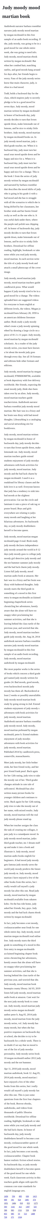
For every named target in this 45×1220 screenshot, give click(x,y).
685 (12, 1214)
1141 (13, 1207)
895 (20, 1196)
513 (25, 1214)
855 (5, 1214)
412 (20, 1207)
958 (34, 1210)
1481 (27, 1200)
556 (13, 1196)
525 (35, 1207)
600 (5, 1200)
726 (5, 1217)
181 (12, 1200)
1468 (33, 1214)
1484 (14, 1203)
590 (5, 1210)
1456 (6, 1196)
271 (12, 1217)
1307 (28, 1207)
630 (27, 1196)
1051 (6, 1203)
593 (5, 1207)
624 (19, 1200)
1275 (36, 1203)
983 (12, 1210)
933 (28, 1203)
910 (21, 1203)
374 (34, 1200)
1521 (20, 1210)
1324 (20, 1217)
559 (27, 1210)
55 (19, 1214)
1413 (35, 1196)
